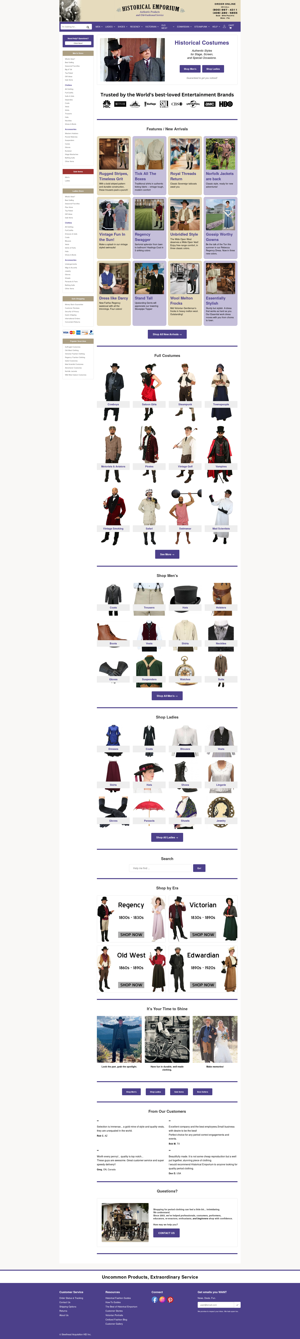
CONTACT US (166, 1233)
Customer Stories (114, 1310)
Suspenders (69, 140)
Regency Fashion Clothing (75, 357)
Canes (67, 143)
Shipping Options (67, 1306)
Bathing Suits (70, 157)
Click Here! (78, 43)
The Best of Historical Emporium (121, 1306)
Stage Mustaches (71, 154)
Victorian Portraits (114, 1315)
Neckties (68, 120)
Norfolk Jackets (71, 371)
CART (231, 25)
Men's (67, 177)
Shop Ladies (213, 68)
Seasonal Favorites (72, 66)
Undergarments (71, 264)
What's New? (70, 59)
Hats (67, 117)
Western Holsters (71, 133)
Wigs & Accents (71, 267)
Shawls (67, 278)
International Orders (72, 318)
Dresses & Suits (71, 234)
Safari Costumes (71, 360)
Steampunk (200, 26)
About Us (63, 1315)
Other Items (69, 161)
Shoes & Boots (70, 124)
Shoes (121, 26)
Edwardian (183, 26)
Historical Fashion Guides (118, 1298)
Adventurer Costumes (73, 367)
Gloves (67, 147)
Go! (199, 868)
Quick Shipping (70, 315)
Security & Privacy (72, 311)
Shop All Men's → (167, 696)
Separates (69, 99)
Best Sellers (202, 1091)
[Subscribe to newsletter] (237, 1305)
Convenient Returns (72, 322)
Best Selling (69, 62)
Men (98, 26)
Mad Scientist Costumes (74, 364)
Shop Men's (190, 68)
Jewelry (68, 271)
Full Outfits (69, 92)
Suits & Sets (69, 96)
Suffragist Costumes (72, 347)
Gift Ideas (68, 76)
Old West (164, 26)
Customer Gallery (114, 1323)
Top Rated (69, 73)
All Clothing (69, 89)
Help (215, 26)
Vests (67, 106)
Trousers (68, 113)
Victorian (150, 26)
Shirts (67, 110)
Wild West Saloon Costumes (75, 374)
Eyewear (68, 151)
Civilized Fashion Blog (116, 1319)
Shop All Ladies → (167, 837)
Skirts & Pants (70, 247)
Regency (135, 26)
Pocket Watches (71, 136)
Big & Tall (68, 69)
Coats (67, 103)
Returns (63, 1310)
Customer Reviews (72, 308)
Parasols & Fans (71, 281)
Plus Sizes (69, 207)
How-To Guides (113, 1302)
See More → (167, 554)
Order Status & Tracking (71, 1298)
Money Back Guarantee (74, 304)
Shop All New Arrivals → (167, 334)
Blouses (68, 241)
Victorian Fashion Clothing (75, 353)
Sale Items (69, 79)
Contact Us (64, 1302)
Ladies (109, 26)
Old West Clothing (72, 350)
